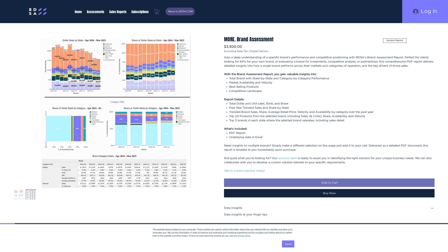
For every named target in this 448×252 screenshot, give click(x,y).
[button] (95, 12)
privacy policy (243, 235)
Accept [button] (288, 243)
